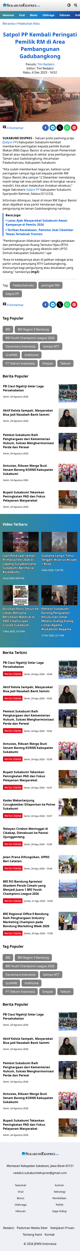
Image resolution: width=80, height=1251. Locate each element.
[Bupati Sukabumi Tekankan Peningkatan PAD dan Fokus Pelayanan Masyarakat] (68, 499)
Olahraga (48, 15)
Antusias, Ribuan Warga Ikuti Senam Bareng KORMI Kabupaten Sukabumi (28, 470)
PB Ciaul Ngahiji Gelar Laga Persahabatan (23, 388)
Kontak (50, 1234)
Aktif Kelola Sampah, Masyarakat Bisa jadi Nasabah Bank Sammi (28, 412)
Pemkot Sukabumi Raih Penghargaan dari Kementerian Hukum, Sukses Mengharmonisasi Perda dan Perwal (28, 441)
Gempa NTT (51, 346)
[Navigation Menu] (75, 5)
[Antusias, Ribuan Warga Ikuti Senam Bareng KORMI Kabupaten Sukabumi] (68, 473)
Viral (22, 15)
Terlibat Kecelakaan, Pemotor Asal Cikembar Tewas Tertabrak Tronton (39, 232)
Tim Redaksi (45, 64)
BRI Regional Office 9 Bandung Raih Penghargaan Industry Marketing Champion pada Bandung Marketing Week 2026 (26, 920)
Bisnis (33, 15)
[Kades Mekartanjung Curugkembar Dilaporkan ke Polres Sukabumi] (68, 807)
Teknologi (59, 1191)
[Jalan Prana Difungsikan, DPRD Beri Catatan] (68, 864)
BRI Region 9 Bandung (33, 329)
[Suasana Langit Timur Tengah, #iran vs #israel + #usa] (59, 542)
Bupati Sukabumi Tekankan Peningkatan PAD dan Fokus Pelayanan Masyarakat (24, 496)
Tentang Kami (32, 1234)
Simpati (47, 363)
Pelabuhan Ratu (28, 23)
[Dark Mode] (69, 5)
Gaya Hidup (59, 1211)
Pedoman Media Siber (32, 1228)
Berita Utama (12, 674)
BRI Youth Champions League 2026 (30, 338)
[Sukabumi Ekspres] (21, 5)
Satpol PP (10, 142)
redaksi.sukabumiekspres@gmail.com (40, 1173)
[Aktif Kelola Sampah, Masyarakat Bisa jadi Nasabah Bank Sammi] (68, 417)
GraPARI (11, 355)
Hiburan (65, 15)
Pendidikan (59, 1198)
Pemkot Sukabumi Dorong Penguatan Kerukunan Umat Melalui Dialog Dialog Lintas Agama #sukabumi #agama (57, 619)
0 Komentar (15, 128)
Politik (59, 1204)
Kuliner (59, 1185)
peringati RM (50, 285)
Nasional (8, 15)
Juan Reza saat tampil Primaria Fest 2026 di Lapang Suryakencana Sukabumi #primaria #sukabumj (19, 564)
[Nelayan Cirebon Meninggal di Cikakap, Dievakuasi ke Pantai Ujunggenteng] (68, 836)
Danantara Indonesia (20, 346)
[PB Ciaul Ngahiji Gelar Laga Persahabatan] (68, 393)
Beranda (9, 23)
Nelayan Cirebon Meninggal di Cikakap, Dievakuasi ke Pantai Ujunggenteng (25, 833)
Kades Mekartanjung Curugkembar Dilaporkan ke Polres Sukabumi (29, 804)
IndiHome (32, 355)
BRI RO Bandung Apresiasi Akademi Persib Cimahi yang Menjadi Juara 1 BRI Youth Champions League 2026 (24, 887)
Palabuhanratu (23, 285)
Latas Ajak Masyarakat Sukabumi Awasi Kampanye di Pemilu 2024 (36, 222)
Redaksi (8, 1228)
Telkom (65, 363)
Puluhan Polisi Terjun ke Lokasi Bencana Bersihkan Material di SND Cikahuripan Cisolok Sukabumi (21, 617)
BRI (8, 329)
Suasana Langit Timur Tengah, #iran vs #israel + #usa (59, 560)
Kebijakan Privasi (62, 1228)
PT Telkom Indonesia (20, 363)
